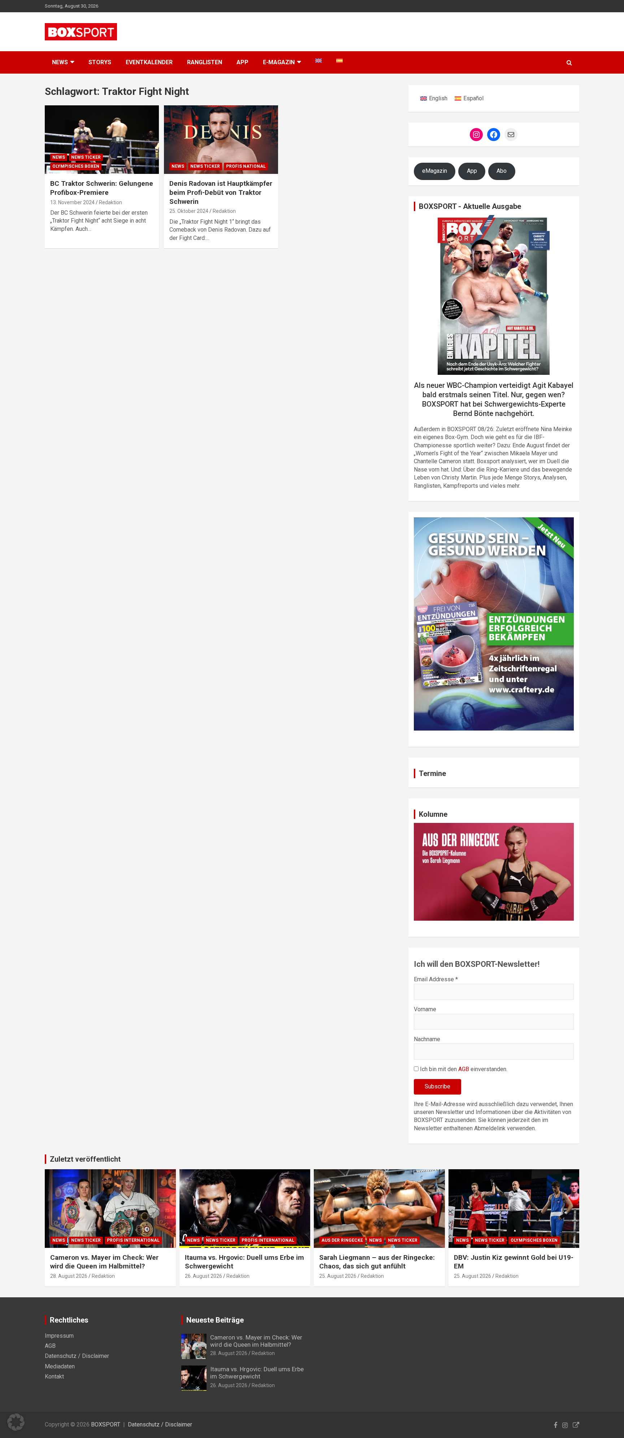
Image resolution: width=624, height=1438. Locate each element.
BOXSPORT (105, 1424)
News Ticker (86, 157)
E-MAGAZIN (279, 62)
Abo (502, 170)
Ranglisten (204, 62)
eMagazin (434, 170)
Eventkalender (149, 62)
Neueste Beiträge (215, 1320)
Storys (99, 62)
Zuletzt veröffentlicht (85, 1159)
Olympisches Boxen (75, 166)
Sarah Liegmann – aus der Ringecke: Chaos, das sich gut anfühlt (377, 1262)
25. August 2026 (337, 1276)
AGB (463, 1069)
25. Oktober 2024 (188, 211)
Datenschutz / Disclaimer (77, 1355)
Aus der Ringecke (342, 1240)
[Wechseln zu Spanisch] (339, 60)
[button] (16, 1422)
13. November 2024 (72, 202)
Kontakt (54, 1376)
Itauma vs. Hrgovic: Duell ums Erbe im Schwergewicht (257, 1372)
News (58, 157)
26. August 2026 (203, 1276)
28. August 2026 (68, 1276)
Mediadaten (60, 1366)
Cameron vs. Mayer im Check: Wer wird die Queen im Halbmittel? (104, 1262)
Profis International (133, 1240)
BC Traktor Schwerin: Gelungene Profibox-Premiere (101, 188)
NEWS (60, 62)
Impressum (59, 1335)
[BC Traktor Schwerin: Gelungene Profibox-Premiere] (101, 139)
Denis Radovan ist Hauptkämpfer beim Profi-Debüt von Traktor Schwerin (220, 192)
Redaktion (110, 202)
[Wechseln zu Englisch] (318, 60)
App (242, 62)
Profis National (246, 166)
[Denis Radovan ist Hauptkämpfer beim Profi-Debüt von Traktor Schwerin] (221, 139)
